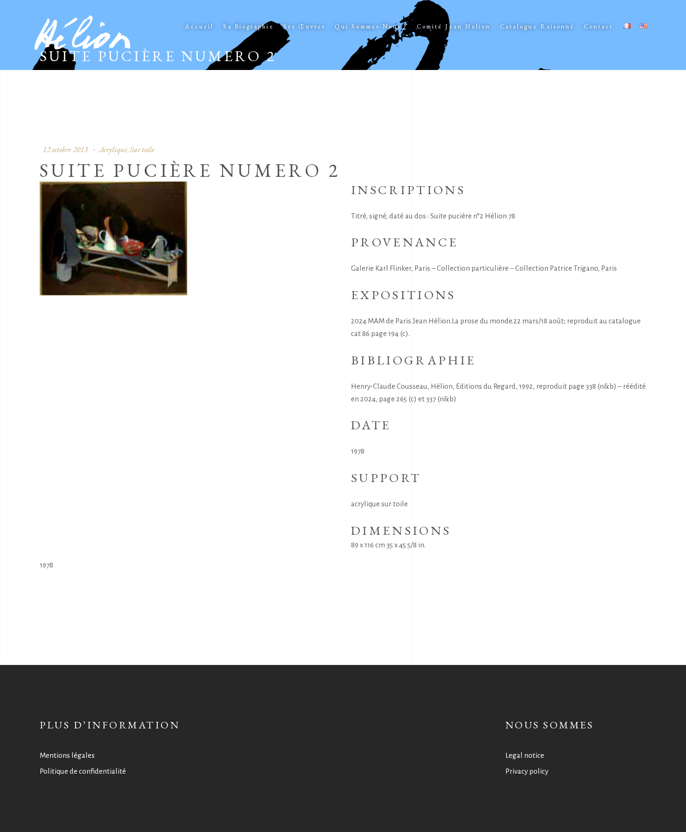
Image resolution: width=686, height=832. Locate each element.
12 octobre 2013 (65, 149)
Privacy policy (526, 771)
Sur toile (142, 149)
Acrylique (113, 149)
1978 (46, 565)
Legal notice (524, 755)
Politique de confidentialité (83, 771)
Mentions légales (67, 755)
